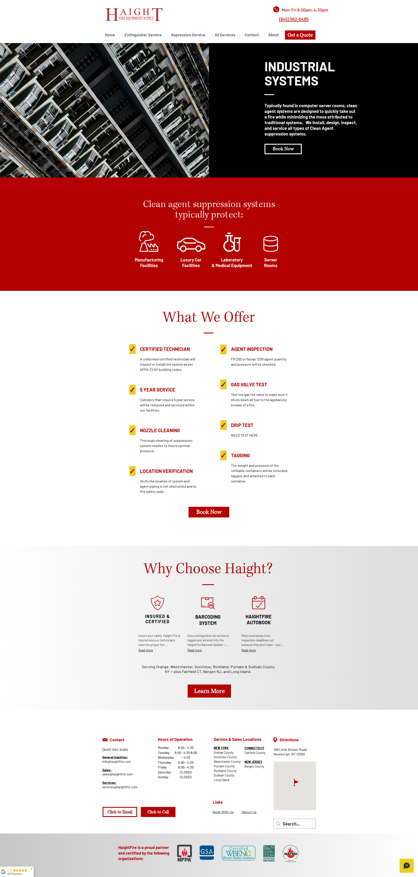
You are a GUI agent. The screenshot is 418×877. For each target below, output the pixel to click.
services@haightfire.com (119, 787)
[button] (226, 35)
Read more (145, 650)
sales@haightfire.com (117, 774)
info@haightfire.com (116, 761)
